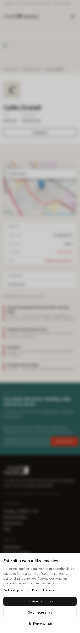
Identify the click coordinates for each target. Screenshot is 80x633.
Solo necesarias (40, 612)
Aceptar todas (42, 601)
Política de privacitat (16, 590)
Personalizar (42, 623)
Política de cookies (44, 590)
